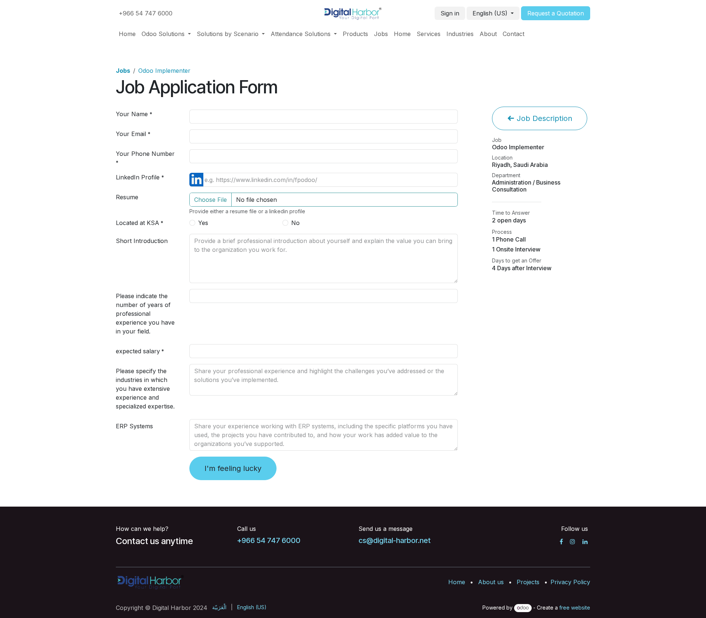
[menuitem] (127, 33)
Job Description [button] (543, 118)
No (295, 222)
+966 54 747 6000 (145, 13)
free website (574, 607)
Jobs (123, 70)
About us (491, 582)
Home (456, 582)
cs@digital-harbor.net (395, 540)
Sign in (450, 13)
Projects (528, 582)
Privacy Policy (570, 582)
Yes (203, 222)
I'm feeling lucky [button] (232, 468)
